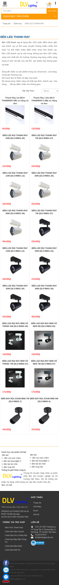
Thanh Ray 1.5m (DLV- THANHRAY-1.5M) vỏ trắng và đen (44, 101)
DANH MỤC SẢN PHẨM (16, 16)
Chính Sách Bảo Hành (13, 546)
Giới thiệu (37, 507)
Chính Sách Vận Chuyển (14, 532)
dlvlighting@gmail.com (44, 537)
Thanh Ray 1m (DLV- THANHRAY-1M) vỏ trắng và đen (15, 101)
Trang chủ (6, 24)
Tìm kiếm (52, 11)
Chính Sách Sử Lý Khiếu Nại (16, 535)
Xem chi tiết (6, 485)
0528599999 (41, 535)
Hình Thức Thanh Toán (14, 528)
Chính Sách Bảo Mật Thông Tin (15, 541)
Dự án (35, 511)
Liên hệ (36, 514)
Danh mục (18, 24)
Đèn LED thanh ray (11, 42)
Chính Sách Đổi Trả (12, 550)
